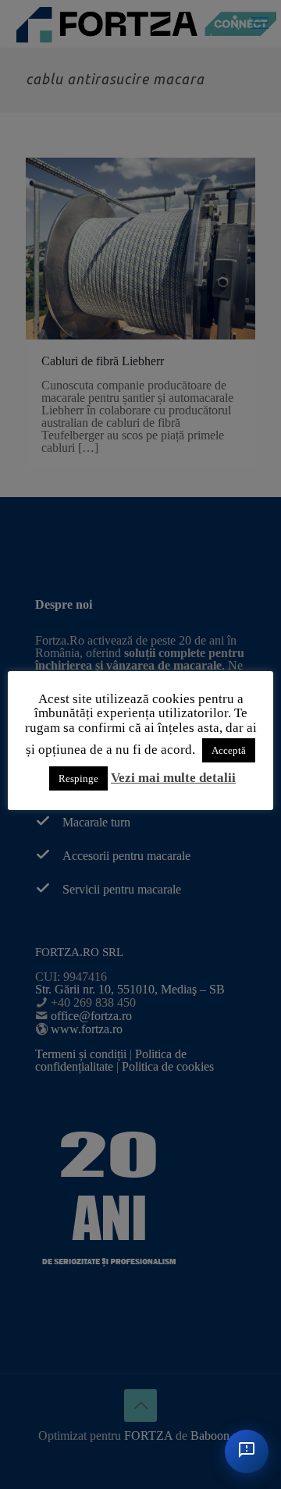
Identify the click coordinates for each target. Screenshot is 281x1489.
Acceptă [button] (229, 750)
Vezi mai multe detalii (173, 777)
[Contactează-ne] (247, 1451)
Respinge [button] (78, 778)
